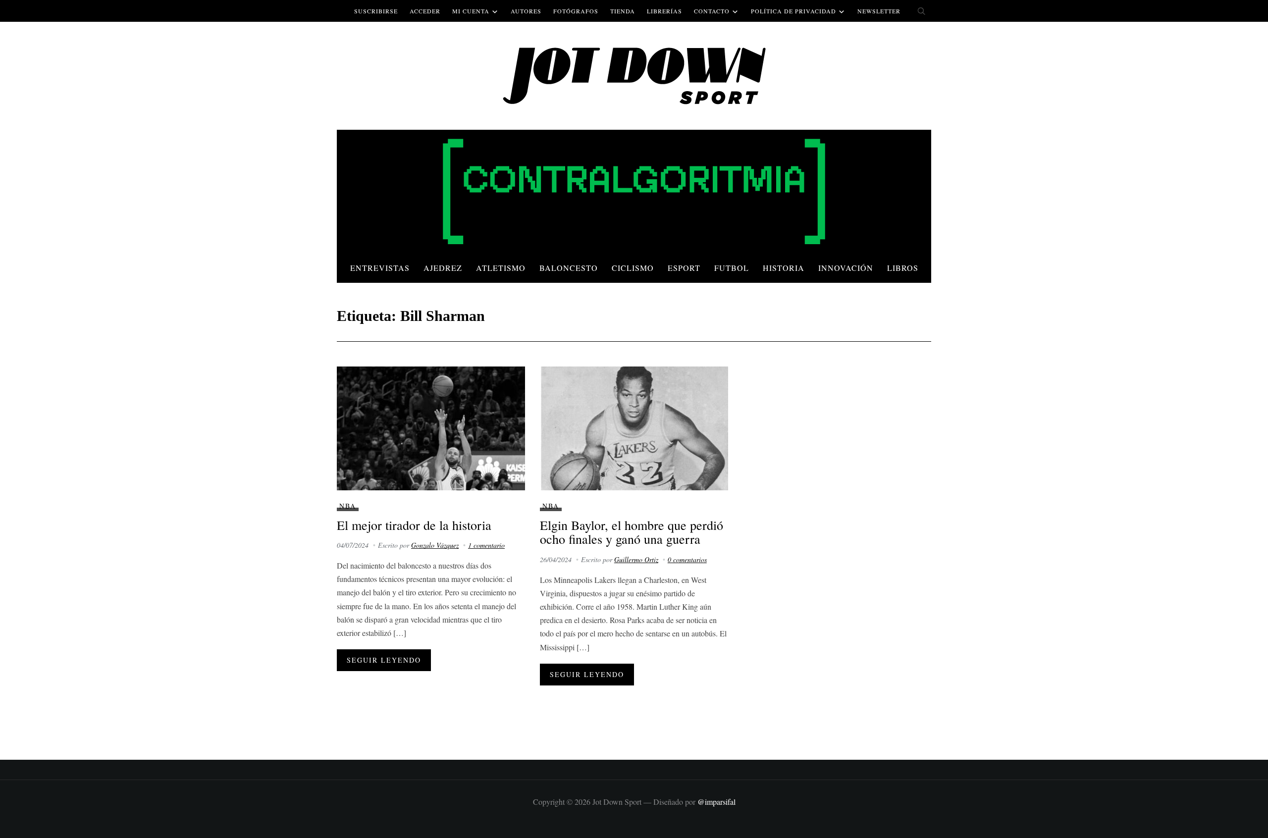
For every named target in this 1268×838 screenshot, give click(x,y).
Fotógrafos (575, 11)
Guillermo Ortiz (636, 559)
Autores (526, 11)
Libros (902, 267)
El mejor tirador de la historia (414, 525)
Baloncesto (568, 267)
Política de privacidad (793, 11)
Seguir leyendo (384, 660)
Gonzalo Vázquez (435, 545)
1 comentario (486, 545)
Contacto (712, 11)
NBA (347, 506)
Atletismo (501, 267)
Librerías (664, 11)
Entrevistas (380, 267)
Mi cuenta (470, 11)
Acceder (425, 11)
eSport (684, 267)
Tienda (622, 11)
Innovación (845, 267)
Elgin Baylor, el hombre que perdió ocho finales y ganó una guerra (631, 532)
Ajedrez (442, 267)
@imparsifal (716, 801)
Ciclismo (633, 267)
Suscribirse (376, 11)
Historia (783, 267)
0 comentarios (687, 559)
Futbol (731, 267)
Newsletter (878, 11)
